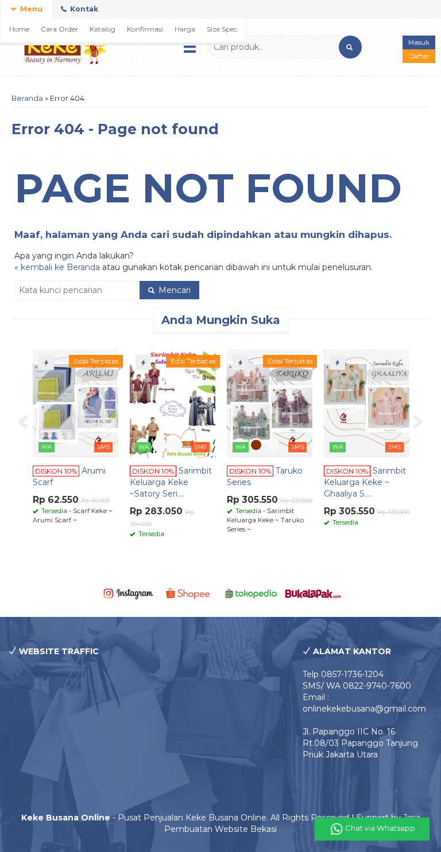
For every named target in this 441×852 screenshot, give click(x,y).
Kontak (83, 9)
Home (19, 29)
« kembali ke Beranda (57, 267)
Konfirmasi (145, 29)
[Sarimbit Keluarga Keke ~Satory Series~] (172, 402)
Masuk (419, 42)
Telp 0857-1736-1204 (343, 674)
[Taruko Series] (269, 402)
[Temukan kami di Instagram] (127, 593)
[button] (350, 47)
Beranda (27, 98)
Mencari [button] (173, 290)
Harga (185, 29)
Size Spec (222, 29)
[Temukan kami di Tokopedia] (251, 593)
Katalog (102, 29)
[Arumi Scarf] (75, 402)
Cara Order (59, 29)
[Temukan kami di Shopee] (189, 593)
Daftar (419, 56)
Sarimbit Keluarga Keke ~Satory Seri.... (171, 482)
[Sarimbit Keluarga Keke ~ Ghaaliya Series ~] (366, 402)
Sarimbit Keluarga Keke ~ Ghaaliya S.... (365, 482)
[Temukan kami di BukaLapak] (312, 593)
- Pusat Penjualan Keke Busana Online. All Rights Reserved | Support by (212, 817)
